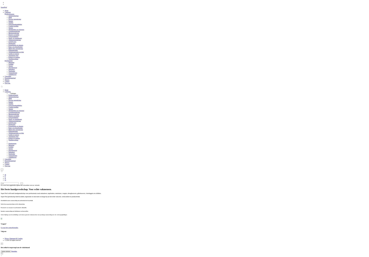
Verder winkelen (6, 251)
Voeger (10, 66)
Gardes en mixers (13, 54)
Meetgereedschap (13, 33)
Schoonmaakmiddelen (15, 24)
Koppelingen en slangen (15, 45)
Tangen (10, 28)
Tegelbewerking (13, 59)
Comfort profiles (13, 26)
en (5, 180)
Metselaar (11, 62)
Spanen (10, 21)
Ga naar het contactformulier (9, 227)
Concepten (8, 76)
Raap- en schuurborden (15, 47)
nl (5, 178)
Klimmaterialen (13, 50)
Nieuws (7, 80)
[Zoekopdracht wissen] (19, 183)
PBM (10, 17)
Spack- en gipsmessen (15, 38)
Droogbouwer (12, 67)
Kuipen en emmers (14, 57)
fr (5, 176)
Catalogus (8, 12)
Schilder (10, 64)
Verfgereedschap (13, 16)
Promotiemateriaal (10, 78)
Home (6, 10)
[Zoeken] (21, 183)
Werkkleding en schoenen (16, 29)
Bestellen (14, 251)
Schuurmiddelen (13, 36)
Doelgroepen (8, 61)
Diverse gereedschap (14, 19)
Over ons (7, 83)
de (5, 175)
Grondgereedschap (14, 31)
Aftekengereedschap (14, 40)
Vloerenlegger (12, 73)
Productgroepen (9, 14)
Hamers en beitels (13, 35)
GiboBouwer (12, 74)
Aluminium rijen (13, 55)
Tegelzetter (11, 71)
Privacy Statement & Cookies (13, 238)
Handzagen (11, 43)
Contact (7, 81)
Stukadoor (11, 69)
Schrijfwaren (12, 42)
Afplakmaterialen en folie (16, 52)
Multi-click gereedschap (15, 48)
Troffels (10, 23)
